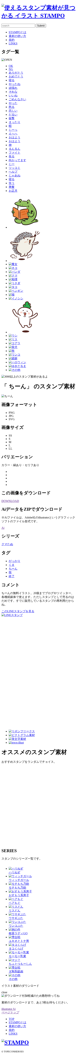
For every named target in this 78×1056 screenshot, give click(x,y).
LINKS (13, 43)
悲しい (13, 110)
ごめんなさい (17, 99)
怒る (12, 106)
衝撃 (12, 118)
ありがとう (16, 72)
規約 (12, 39)
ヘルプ (13, 171)
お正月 (13, 190)
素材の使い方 (17, 36)
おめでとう (16, 76)
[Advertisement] (15, 671)
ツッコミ (14, 167)
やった (13, 103)
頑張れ (13, 87)
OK (11, 65)
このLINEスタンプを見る (17, 611)
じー (12, 164)
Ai (2, 527)
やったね (14, 84)
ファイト (14, 152)
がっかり (14, 561)
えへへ (13, 133)
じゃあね (14, 175)
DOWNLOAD (10, 501)
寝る (12, 80)
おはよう (14, 137)
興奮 (12, 186)
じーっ (13, 129)
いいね (13, 95)
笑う (12, 183)
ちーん (13, 568)
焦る (12, 156)
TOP (11, 1018)
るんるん (14, 148)
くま (12, 564)
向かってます (17, 160)
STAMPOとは (17, 32)
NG (11, 69)
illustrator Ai (8, 1008)
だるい (13, 114)
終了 (12, 576)
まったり (14, 122)
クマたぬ (7, 544)
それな (13, 91)
